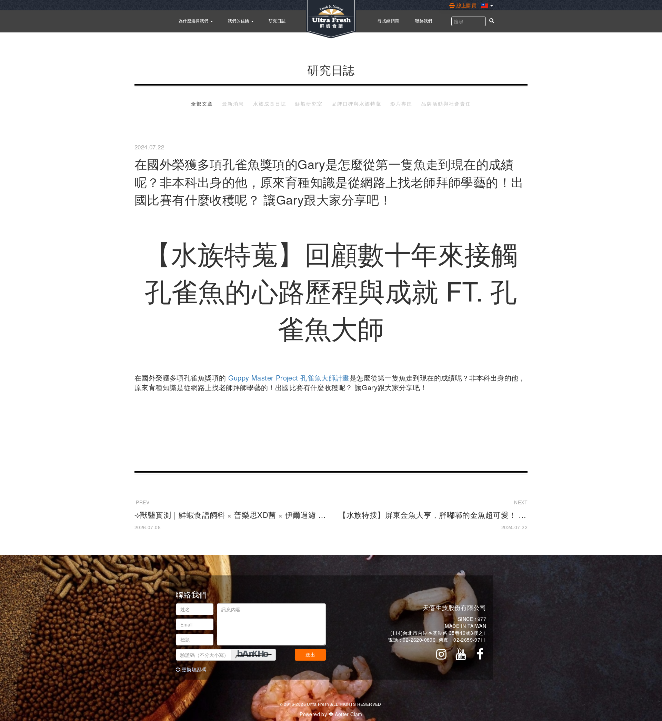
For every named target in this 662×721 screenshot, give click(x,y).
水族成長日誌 (269, 103)
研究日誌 (277, 20)
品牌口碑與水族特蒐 (356, 103)
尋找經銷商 (388, 20)
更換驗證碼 (193, 669)
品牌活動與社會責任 (446, 103)
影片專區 (401, 103)
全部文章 (202, 103)
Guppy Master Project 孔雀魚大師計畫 (289, 378)
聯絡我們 (423, 20)
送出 (310, 654)
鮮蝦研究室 (309, 103)
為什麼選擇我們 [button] (194, 20)
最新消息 (233, 103)
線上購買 (466, 5)
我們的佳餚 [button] (239, 20)
